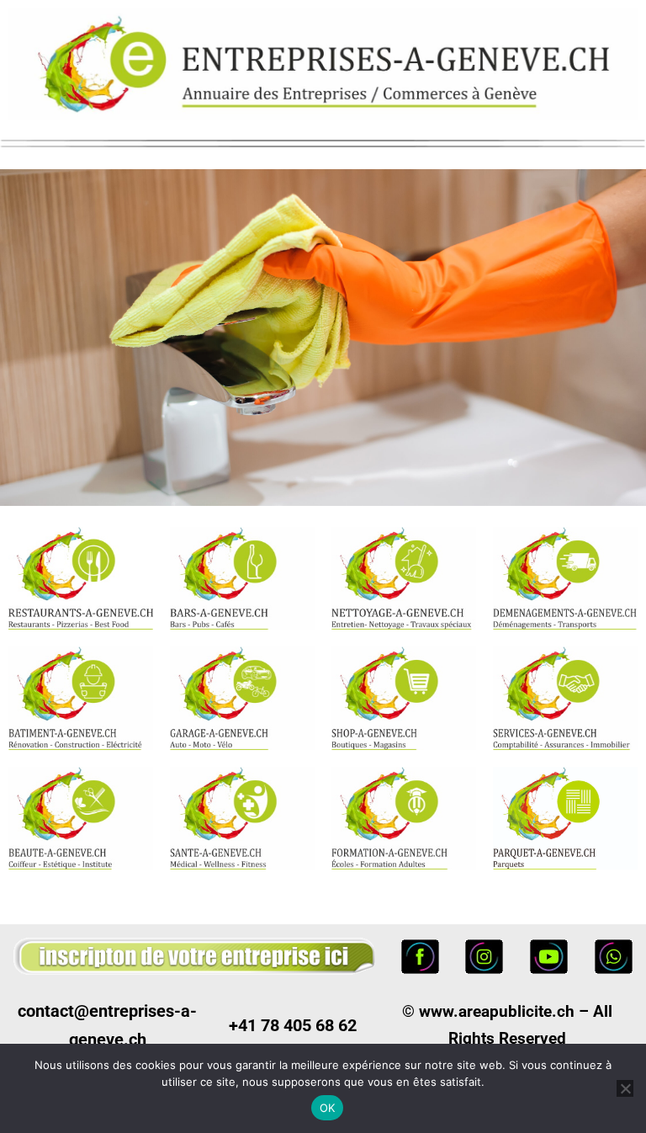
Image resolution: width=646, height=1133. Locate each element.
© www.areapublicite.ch (488, 1011)
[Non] (625, 1088)
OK (328, 1107)
